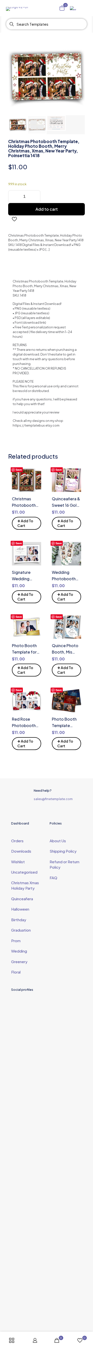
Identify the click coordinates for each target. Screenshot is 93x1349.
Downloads (21, 851)
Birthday (18, 919)
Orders (17, 840)
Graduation (21, 930)
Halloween (20, 909)
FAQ (53, 877)
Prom (16, 940)
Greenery (19, 961)
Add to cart (46, 209)
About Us (58, 840)
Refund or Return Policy (64, 864)
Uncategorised (24, 872)
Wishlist (18, 861)
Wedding (19, 951)
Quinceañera (22, 898)
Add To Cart (25, 522)
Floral (16, 972)
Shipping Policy (63, 851)
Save (19, 469)
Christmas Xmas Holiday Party (25, 885)
